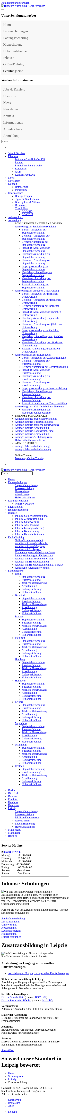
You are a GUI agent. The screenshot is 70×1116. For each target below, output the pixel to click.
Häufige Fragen (23, 196)
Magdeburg (21, 723)
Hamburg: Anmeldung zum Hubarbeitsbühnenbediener (36, 411)
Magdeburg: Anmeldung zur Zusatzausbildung (37, 393)
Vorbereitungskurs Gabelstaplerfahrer (35, 552)
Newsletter (10, 109)
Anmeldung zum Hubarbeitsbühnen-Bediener (39, 406)
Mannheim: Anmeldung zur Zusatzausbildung (36, 399)
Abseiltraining (22, 494)
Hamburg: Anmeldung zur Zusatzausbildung (36, 377)
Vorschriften (21, 208)
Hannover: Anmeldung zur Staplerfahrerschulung (36, 262)
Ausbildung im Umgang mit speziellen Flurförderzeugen (38, 973)
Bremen (19, 616)
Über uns (9, 96)
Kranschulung (12, 44)
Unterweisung (22, 491)
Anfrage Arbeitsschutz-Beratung (32, 446)
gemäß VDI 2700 (24, 503)
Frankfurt (20, 637)
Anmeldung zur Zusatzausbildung (33, 354)
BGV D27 (27, 214)
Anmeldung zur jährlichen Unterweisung (37, 290)
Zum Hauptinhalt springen (15, 2)
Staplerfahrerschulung (26, 485)
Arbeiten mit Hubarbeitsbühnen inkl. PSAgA (39, 564)
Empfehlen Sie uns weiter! (29, 165)
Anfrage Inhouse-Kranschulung (32, 434)
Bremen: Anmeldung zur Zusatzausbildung (45, 366)
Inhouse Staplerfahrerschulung (31, 515)
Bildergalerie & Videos (27, 202)
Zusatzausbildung (24, 488)
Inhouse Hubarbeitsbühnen (29, 534)
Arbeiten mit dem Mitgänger (30, 546)
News (7, 102)
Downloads (21, 205)
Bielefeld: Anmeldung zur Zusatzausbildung (35, 362)
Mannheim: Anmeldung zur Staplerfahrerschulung (36, 280)
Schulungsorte (13, 71)
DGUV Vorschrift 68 (12, 997)
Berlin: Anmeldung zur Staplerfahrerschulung (34, 231)
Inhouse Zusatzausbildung (29, 518)
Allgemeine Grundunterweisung (32, 567)
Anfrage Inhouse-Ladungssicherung (34, 430)
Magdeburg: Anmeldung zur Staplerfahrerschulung (37, 274)
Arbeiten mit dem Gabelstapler (31, 543)
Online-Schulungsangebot (29, 540)
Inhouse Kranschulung (27, 531)
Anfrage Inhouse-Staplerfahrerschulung (36, 418)
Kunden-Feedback (25, 174)
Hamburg (20, 659)
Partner (19, 162)
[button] (65, 31)
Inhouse (8, 57)
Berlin (18, 573)
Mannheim (21, 744)
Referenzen (21, 168)
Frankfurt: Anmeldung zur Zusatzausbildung (36, 371)
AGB (18, 171)
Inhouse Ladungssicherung (29, 528)
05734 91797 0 (12, 852)
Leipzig (19, 701)
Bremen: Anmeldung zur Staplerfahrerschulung (35, 243)
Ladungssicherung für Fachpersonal (34, 555)
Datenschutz (21, 186)
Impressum (21, 189)
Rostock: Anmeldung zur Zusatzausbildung (45, 403)
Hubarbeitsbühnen (15, 51)
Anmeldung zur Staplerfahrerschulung (35, 226)
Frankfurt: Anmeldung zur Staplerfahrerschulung (36, 249)
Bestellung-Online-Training (29, 458)
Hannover (20, 680)
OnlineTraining (13, 64)
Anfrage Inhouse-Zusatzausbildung (34, 421)
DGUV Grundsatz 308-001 (16, 1000)
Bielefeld (20, 595)
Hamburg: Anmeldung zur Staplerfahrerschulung (36, 255)
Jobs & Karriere (14, 89)
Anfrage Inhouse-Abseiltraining (32, 427)
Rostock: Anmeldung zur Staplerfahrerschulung (35, 286)
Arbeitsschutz (12, 129)
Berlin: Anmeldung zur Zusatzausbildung (44, 357)
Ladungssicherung (15, 38)
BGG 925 (27, 211)
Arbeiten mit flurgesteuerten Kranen (34, 558)
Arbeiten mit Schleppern (28, 549)
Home (7, 24)
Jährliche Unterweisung (34, 582)
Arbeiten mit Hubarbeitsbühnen (32, 561)
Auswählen (7, 1050)
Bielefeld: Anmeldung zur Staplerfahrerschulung (35, 237)
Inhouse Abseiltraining (27, 525)
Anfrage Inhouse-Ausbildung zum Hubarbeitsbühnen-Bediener (33, 438)
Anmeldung (11, 135)
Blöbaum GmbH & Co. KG (30, 159)
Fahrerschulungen (15, 31)
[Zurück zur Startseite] (23, 5)
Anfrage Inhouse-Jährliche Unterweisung (37, 424)
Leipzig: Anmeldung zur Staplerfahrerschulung (35, 268)
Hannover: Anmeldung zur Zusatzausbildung (36, 384)
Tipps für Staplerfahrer (27, 199)
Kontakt (8, 116)
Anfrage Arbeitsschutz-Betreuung (33, 449)
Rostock (19, 766)
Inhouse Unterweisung (27, 521)
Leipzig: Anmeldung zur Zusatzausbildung (44, 388)
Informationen (13, 122)
